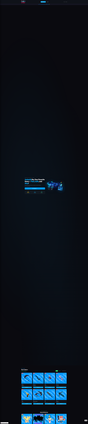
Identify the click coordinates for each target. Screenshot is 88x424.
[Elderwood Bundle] (38, 397)
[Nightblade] (38, 381)
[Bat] (49, 397)
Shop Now (35, 188)
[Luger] (26, 397)
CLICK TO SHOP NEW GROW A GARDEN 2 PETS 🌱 (44, 4)
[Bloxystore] (23, 1)
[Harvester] (61, 397)
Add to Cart (26, 387)
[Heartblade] (61, 381)
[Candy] (49, 381)
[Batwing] (26, 381)
